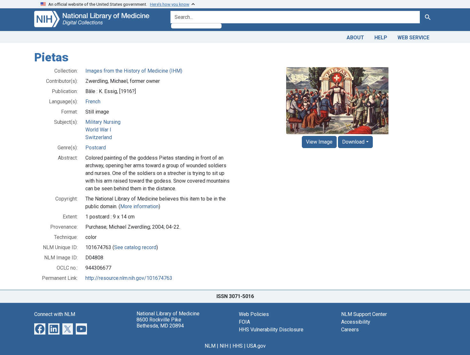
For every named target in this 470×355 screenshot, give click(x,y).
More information (139, 206)
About (355, 38)
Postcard (95, 148)
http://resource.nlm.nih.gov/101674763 (128, 278)
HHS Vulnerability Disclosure (271, 330)
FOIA (244, 322)
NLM (210, 346)
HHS (237, 346)
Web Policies (254, 314)
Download (353, 142)
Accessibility (355, 322)
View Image (319, 142)
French (92, 102)
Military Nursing (103, 122)
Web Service (413, 38)
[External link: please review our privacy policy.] (39, 328)
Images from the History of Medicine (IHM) (133, 71)
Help (380, 38)
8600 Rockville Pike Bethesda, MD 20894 (160, 323)
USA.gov (256, 346)
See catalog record (135, 247)
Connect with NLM (54, 314)
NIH (224, 346)
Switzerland (98, 137)
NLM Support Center (364, 314)
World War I (98, 130)
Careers (350, 330)
